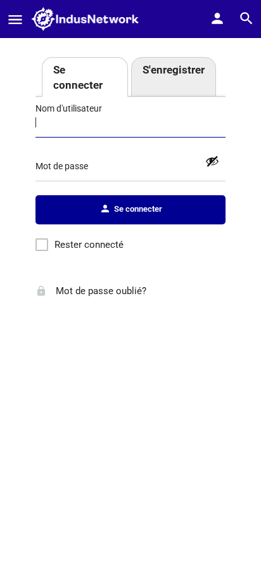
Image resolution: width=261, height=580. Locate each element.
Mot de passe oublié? (99, 291)
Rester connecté (89, 244)
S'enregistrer (174, 69)
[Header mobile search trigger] (246, 18)
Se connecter (78, 77)
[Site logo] (88, 19)
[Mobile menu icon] (15, 19)
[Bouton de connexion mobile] (217, 18)
